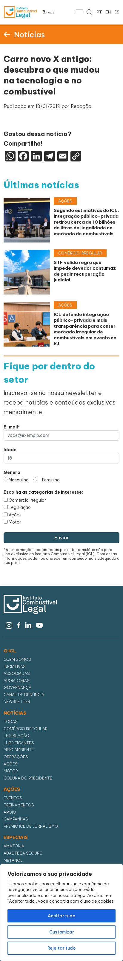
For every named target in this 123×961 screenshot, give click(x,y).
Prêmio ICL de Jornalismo (31, 826)
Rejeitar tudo (61, 948)
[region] (61, 912)
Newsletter (17, 701)
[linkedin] (28, 625)
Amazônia (14, 846)
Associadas (17, 673)
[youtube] (39, 625)
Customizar (61, 932)
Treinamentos (19, 805)
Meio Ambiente (19, 750)
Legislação (20, 507)
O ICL (10, 651)
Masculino (19, 480)
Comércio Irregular (27, 500)
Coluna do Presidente (28, 778)
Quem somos (17, 659)
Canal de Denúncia (24, 694)
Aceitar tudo (61, 916)
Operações (16, 757)
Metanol (13, 860)
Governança (17, 687)
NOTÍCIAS (15, 713)
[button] (79, 11)
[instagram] (8, 625)
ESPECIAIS (16, 837)
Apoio (10, 812)
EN (108, 12)
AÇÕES (12, 789)
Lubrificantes (19, 743)
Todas (11, 721)
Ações (15, 515)
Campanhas (16, 819)
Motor (15, 522)
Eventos (13, 798)
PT (99, 12)
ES (116, 12)
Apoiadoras (17, 680)
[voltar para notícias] (7, 34)
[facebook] (18, 625)
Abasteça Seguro (23, 853)
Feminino (51, 480)
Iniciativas (15, 666)
